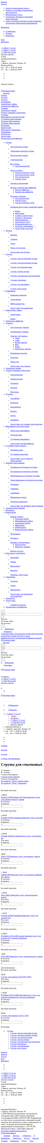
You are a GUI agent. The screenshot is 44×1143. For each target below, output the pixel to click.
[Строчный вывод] (3, 785)
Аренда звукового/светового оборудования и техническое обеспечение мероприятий (24, 22)
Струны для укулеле (18, 1048)
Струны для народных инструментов (25, 1042)
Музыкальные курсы (14, 15)
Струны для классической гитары (23, 1035)
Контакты (5, 1061)
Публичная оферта (8, 1133)
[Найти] (3, 626)
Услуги (4, 1057)
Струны (10, 1031)
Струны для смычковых (19, 1046)
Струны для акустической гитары (23, 1033)
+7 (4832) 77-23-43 (8, 48)
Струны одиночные (18, 1044)
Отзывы (9, 33)
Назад (13, 716)
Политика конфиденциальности (14, 1131)
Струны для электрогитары (21, 1037)
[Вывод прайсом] (4, 785)
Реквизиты (10, 36)
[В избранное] (2, 809)
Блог (3, 1059)
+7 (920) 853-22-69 (8, 52)
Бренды (4, 1054)
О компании (10, 31)
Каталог (4, 1052)
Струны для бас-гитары (19, 1040)
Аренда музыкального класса (17, 8)
